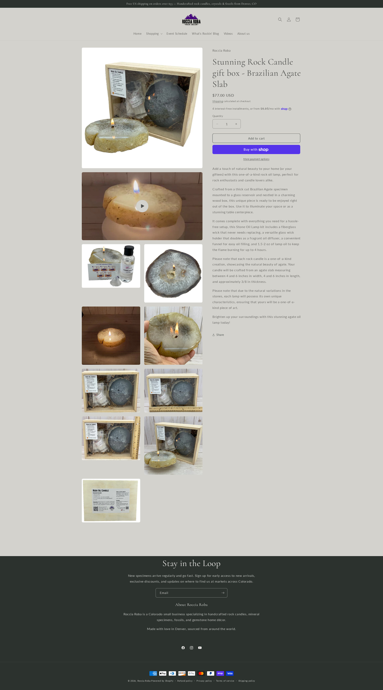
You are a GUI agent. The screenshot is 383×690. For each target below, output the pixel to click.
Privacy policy (204, 680)
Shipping (217, 101)
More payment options (256, 159)
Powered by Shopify (162, 680)
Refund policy (184, 680)
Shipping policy (246, 680)
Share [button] (220, 334)
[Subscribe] (222, 593)
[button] (154, 33)
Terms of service (225, 680)
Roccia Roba (144, 680)
